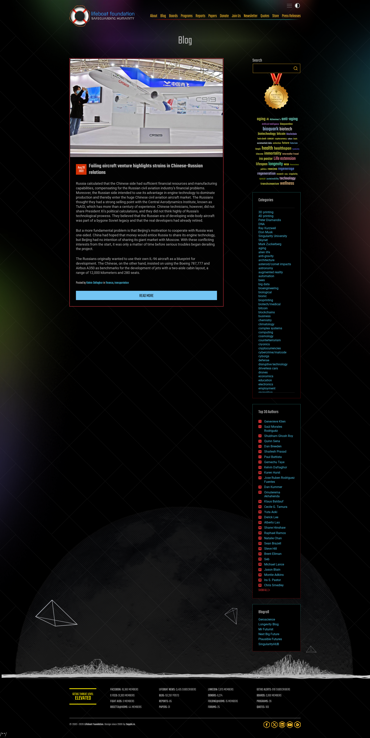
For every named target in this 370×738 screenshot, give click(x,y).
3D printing (265, 212)
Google (258, 149)
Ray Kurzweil (267, 228)
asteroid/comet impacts (274, 264)
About (153, 16)
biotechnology (267, 134)
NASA (286, 164)
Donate (224, 16)
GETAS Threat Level (82, 697)
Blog (163, 16)
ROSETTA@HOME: (119, 707)
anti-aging (290, 119)
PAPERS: (163, 707)
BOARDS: (261, 695)
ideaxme (259, 154)
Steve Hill (270, 548)
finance (109, 282)
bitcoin (281, 134)
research (280, 174)
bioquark (270, 129)
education (265, 380)
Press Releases (291, 16)
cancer (270, 138)
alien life (264, 252)
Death (295, 139)
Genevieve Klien (275, 421)
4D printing (265, 216)
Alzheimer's (275, 119)
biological (265, 292)
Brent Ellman (273, 554)
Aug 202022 (81, 169)
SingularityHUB (268, 644)
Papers (212, 16)
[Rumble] (297, 724)
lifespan (261, 164)
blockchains (266, 312)
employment (266, 388)
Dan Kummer (273, 487)
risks (286, 174)
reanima (272, 169)
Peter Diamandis (269, 220)
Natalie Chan (273, 538)
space (262, 178)
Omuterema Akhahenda (272, 494)
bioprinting (265, 300)
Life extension (285, 158)
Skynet (263, 240)
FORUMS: (212, 707)
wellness (287, 183)
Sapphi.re (130, 724)
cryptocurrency (281, 139)
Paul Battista (273, 457)
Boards (173, 16)
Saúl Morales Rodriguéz (273, 429)
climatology (266, 324)
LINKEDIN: (213, 689)
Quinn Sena (272, 441)
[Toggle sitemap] (289, 5)
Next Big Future (268, 634)
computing (265, 332)
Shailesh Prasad (275, 451)
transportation (121, 282)
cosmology (265, 336)
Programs (187, 16)
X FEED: (114, 695)
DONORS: (212, 695)
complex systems (270, 328)
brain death (261, 139)
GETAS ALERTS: (264, 689)
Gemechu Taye (274, 462)
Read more (146, 296)
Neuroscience (294, 165)
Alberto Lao (272, 522)
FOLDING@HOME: (216, 701)
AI (268, 119)
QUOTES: (261, 707)
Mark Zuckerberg (269, 244)
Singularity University (272, 236)
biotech (285, 129)
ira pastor (266, 159)
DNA (261, 224)
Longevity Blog (268, 624)
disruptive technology (273, 364)
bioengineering (268, 288)
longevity (275, 164)
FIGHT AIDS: (116, 701)
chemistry (265, 320)
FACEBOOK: (115, 689)
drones (263, 372)
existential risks (264, 143)
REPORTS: (164, 701)
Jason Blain (272, 569)
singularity (293, 174)
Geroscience (266, 619)
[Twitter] (274, 724)
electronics (265, 384)
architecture (266, 260)
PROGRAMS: (262, 701)
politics (264, 169)
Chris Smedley (274, 585)
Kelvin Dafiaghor (94, 282)
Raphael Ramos (275, 533)
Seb (266, 559)
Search (295, 68)
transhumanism (270, 184)
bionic (262, 296)
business (264, 316)
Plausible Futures (270, 639)
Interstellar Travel (290, 154)
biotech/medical (269, 304)
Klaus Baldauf (273, 501)
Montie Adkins (274, 575)
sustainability (273, 179)
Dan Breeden (273, 446)
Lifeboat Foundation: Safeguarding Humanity (102, 16)
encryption (265, 392)
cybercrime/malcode (272, 352)
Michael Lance (274, 564)
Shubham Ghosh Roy (278, 436)
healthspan (282, 148)
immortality (272, 153)
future (285, 143)
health (267, 148)
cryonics (264, 344)
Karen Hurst (272, 472)
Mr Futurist (265, 629)
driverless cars (268, 368)
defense (263, 360)
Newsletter (250, 16)
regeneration (266, 173)
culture (290, 139)
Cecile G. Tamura (275, 507)
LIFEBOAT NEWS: (167, 689)
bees (261, 280)
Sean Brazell (272, 543)
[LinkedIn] (282, 724)
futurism (294, 143)
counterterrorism (269, 340)
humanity (295, 149)
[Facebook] (267, 724)
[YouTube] (290, 724)
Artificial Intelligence (270, 124)
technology (288, 178)
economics (265, 376)
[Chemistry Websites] (276, 92)
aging (261, 119)
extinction (277, 143)
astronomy (265, 268)
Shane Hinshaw (275, 527)
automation (266, 276)
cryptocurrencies (269, 348)
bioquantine (286, 124)
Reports (200, 16)
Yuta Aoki (270, 512)
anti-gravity (266, 256)
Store (275, 16)
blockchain (291, 134)
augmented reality (270, 272)
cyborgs (263, 356)
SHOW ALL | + (264, 590)
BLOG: (162, 695)
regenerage (286, 169)
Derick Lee (271, 517)
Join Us (236, 16)
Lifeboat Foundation (93, 724)
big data (264, 284)
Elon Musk (265, 232)
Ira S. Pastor (272, 580)
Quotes (265, 16)
